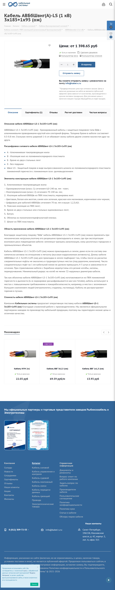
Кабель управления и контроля (43, 472)
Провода (36, 500)
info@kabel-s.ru (73, 83)
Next (108, 332)
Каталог (36, 463)
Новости (8, 471)
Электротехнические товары (43, 505)
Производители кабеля (68, 490)
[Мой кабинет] (103, 4)
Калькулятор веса (69, 56)
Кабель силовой (40, 467)
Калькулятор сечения (92, 56)
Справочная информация (66, 464)
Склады (8, 467)
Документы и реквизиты (66, 471)
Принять (34, 584)
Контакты (9, 495)
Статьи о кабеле (68, 512)
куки (25, 571)
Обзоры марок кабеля (71, 516)
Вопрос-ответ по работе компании (69, 477)
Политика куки (67, 508)
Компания (9, 463)
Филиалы (9, 499)
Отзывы (8, 483)
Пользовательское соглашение (69, 497)
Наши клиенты (11, 487)
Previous (104, 332)
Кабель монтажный (42, 482)
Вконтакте (108, 580)
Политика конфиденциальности (71, 503)
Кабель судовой (40, 478)
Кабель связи (39, 486)
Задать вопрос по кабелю (69, 484)
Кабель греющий (41, 496)
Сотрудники (10, 475)
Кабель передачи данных (41, 491)
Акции (7, 491)
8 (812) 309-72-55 (18, 529)
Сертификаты (11, 479)
